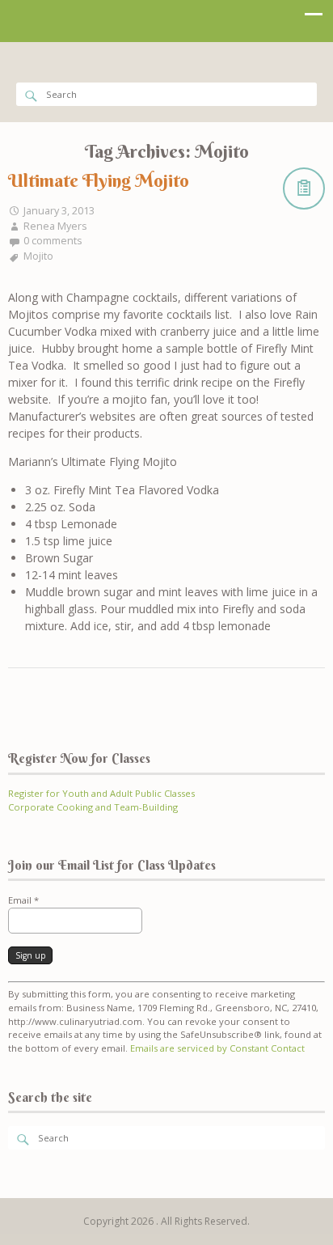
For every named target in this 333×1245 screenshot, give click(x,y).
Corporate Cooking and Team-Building (93, 807)
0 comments (52, 241)
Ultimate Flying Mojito (98, 180)
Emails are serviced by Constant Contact (217, 1048)
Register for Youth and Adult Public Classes (101, 793)
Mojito (38, 256)
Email (23, 900)
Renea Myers (55, 226)
